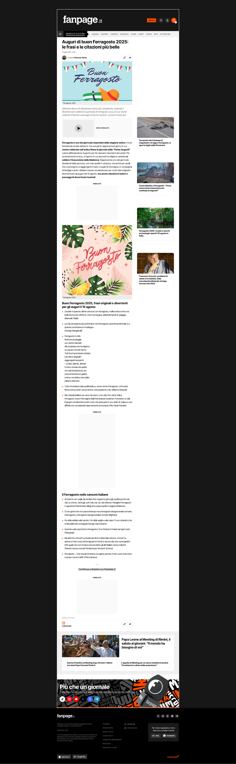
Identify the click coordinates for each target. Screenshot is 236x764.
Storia (133, 34)
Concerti (114, 34)
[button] (130, 57)
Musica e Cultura (75, 34)
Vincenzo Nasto (80, 58)
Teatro (149, 34)
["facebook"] (90, 699)
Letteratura (165, 34)
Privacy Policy (108, 732)
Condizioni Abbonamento (112, 740)
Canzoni (95, 34)
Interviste (124, 34)
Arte (156, 34)
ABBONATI (151, 20)
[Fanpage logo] (79, 20)
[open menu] (60, 34)
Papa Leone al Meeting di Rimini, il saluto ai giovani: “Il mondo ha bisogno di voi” (146, 643)
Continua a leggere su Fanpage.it (97, 569)
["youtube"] (76, 699)
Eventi (141, 34)
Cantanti (104, 34)
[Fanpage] (65, 716)
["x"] (83, 699)
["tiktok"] (62, 699)
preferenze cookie (110, 747)
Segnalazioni (108, 728)
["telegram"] (97, 699)
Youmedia (106, 724)
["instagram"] (69, 699)
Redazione (107, 744)
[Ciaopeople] (173, 757)
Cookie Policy (108, 736)
